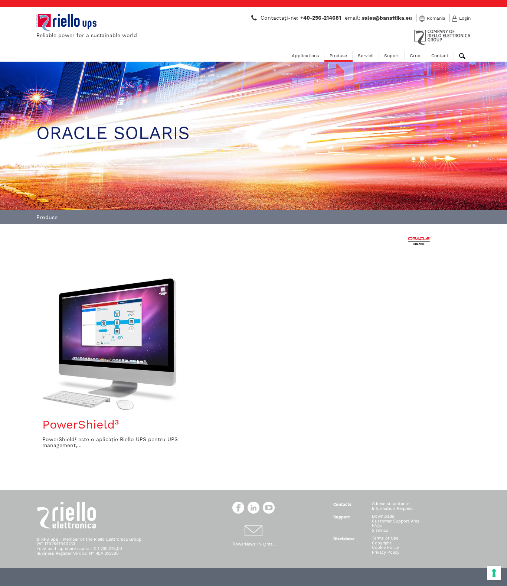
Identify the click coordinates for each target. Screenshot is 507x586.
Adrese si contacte (390, 503)
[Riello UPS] (66, 22)
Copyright (382, 543)
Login (465, 18)
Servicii (365, 55)
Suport (391, 55)
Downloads (383, 516)
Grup (415, 55)
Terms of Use (385, 538)
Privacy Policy (385, 552)
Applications (305, 55)
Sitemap (380, 530)
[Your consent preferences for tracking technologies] (494, 573)
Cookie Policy (385, 547)
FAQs (377, 525)
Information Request (392, 508)
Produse (338, 55)
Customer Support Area (395, 521)
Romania (436, 18)
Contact (439, 55)
